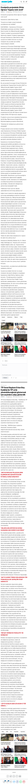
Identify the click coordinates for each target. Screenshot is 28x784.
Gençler (3, 317)
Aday (3, 731)
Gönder (5, 377)
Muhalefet (16, 731)
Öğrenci (16, 317)
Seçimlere (23, 731)
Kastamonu (9, 317)
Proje (21, 317)
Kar (11, 731)
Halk (7, 731)
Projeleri (3, 320)
